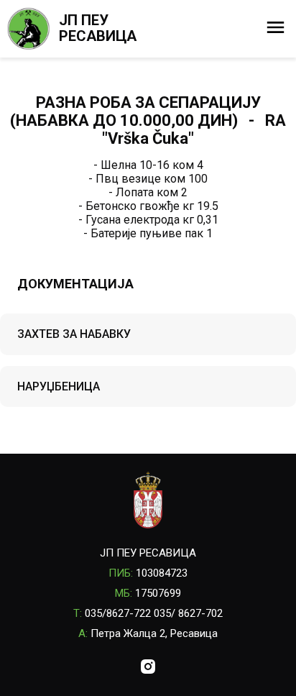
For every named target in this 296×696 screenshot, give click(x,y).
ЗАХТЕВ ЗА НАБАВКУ (74, 334)
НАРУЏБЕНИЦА (58, 386)
